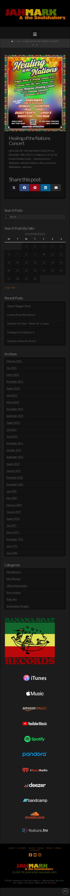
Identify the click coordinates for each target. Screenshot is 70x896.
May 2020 (11, 498)
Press (49, 848)
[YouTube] (35, 855)
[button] (35, 34)
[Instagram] (39, 855)
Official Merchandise (16, 585)
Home (11, 848)
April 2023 (11, 395)
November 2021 (14, 443)
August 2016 (13, 518)
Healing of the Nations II (20, 332)
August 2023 (13, 388)
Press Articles (13, 592)
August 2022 (13, 422)
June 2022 (11, 436)
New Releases (13, 578)
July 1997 (11, 525)
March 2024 (12, 374)
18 (52, 262)
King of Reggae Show (19, 306)
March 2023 (12, 402)
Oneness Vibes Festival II (21, 341)
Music (32, 848)
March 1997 (12, 532)
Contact (35, 850)
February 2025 (14, 361)
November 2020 (14, 484)
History (21, 848)
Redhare (52, 883)
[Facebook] (30, 855)
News (41, 848)
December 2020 (14, 477)
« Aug (7, 287)
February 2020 (14, 505)
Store (58, 848)
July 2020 (11, 491)
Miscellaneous (13, 571)
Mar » (14, 287)
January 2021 (13, 470)
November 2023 (14, 381)
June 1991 (11, 546)
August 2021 (13, 463)
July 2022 (11, 429)
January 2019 (13, 511)
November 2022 (14, 408)
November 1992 (14, 539)
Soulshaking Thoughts (17, 606)
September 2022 (14, 415)
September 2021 (14, 456)
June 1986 (11, 552)
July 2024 (11, 367)
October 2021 (13, 450)
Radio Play (11, 599)
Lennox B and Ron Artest (21, 314)
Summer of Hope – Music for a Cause (28, 323)
